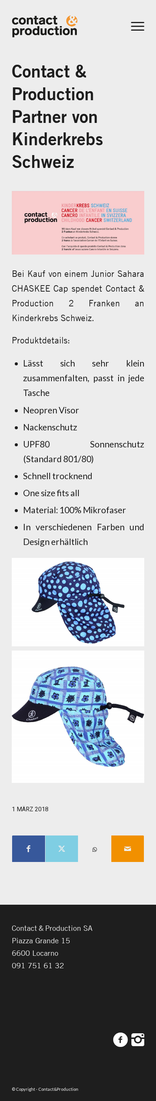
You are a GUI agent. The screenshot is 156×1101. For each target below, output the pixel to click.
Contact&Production (58, 1089)
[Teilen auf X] (61, 848)
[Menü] (133, 26)
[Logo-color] (65, 26)
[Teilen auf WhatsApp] (94, 849)
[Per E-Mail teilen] (127, 848)
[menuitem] (133, 26)
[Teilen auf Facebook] (28, 848)
